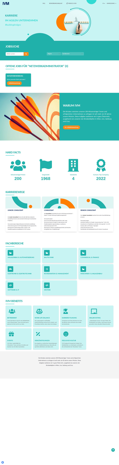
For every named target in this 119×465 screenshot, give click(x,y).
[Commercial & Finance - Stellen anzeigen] (83, 253)
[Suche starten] (26, 54)
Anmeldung (111, 3)
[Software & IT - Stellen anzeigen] (10, 285)
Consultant (49, 210)
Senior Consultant (88, 210)
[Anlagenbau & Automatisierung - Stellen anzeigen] (10, 253)
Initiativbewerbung (14, 83)
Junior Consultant (15, 210)
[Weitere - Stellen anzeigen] (47, 285)
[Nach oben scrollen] (113, 450)
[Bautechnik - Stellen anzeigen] (47, 253)
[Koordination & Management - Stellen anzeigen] (47, 269)
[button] (104, 3)
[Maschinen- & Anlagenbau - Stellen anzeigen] (83, 269)
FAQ (44, 3)
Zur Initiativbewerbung (71, 127)
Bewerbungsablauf (55, 3)
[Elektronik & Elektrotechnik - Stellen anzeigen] (10, 269)
